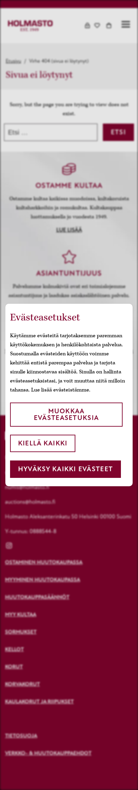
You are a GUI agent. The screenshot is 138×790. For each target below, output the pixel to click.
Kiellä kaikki (43, 443)
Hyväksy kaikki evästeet (65, 469)
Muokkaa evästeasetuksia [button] (66, 414)
